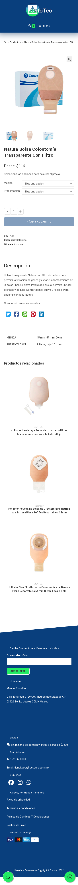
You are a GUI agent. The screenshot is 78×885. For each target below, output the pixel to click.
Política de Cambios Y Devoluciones (28, 816)
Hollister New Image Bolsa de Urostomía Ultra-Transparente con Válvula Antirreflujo (39, 432)
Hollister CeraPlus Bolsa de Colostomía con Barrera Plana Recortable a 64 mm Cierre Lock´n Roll (39, 589)
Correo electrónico (18, 655)
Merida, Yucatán (16, 688)
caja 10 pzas (54, 344)
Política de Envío (16, 825)
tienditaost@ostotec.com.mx (31, 767)
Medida (8, 183)
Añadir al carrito (39, 222)
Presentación (12, 190)
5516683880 (18, 759)
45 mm (41, 337)
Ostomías (21, 240)
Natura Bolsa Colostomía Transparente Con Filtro (49, 42)
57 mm (50, 337)
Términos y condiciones (21, 808)
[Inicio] (5, 42)
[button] (69, 59)
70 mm (60, 337)
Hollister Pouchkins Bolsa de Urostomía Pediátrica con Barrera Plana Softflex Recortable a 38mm (39, 510)
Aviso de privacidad (18, 799)
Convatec (19, 244)
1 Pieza (41, 344)
